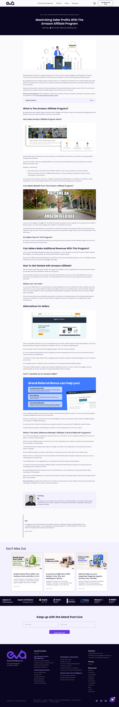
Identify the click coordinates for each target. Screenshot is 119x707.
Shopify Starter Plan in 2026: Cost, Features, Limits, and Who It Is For (26, 575)
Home (41, 14)
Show (91, 100)
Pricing (67, 3)
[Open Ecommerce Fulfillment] (59, 561)
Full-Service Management (45, 3)
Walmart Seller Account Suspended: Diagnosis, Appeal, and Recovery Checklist (90, 576)
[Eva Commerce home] (10, 4)
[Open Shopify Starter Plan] (27, 561)
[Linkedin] (38, 498)
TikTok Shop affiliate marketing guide (47, 95)
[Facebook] (97, 701)
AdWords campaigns (64, 291)
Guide (45, 14)
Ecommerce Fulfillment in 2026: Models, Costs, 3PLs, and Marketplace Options (58, 576)
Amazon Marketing (67, 28)
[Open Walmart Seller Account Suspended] (92, 561)
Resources (75, 3)
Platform (59, 3)
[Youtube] (106, 701)
